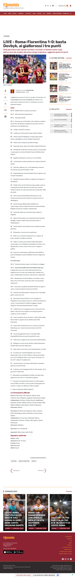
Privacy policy (68, 549)
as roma (13, 461)
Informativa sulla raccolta (23, 575)
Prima (9, 13)
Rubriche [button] (21, 13)
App (44, 13)
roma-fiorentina (24, 461)
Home (5, 13)
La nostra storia (67, 547)
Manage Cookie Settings (65, 553)
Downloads (66, 13)
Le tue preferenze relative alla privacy (44, 575)
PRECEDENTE (16, 470)
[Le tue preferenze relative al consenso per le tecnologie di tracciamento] (72, 574)
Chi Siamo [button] (28, 13)
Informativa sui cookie (66, 551)
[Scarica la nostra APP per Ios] (8, 552)
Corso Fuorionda (57, 13)
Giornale (49, 13)
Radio (34, 13)
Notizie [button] (14, 13)
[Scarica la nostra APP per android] (18, 552)
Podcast (39, 13)
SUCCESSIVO (41, 470)
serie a (34, 461)
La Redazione (68, 536)
